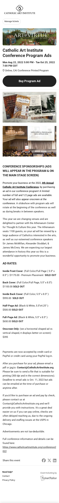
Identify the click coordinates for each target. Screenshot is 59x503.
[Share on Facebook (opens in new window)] (44, 460)
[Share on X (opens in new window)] (49, 460)
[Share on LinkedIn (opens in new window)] (54, 460)
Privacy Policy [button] (8, 480)
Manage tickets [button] (11, 21)
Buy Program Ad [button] (29, 81)
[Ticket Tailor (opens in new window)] (48, 478)
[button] (8, 476)
